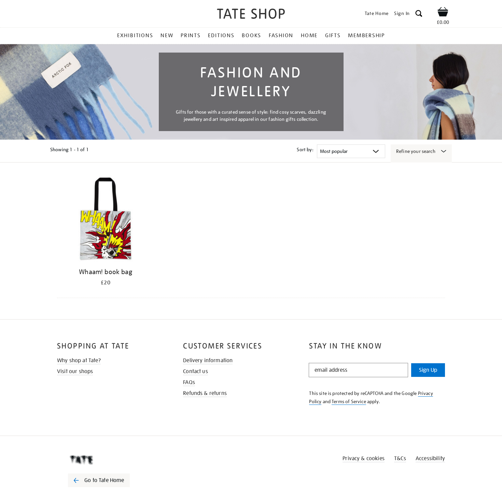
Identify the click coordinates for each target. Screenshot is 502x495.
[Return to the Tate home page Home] (251, 15)
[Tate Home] (111, 460)
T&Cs (400, 458)
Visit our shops (75, 371)
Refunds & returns (205, 393)
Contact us (195, 371)
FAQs (189, 382)
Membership (366, 35)
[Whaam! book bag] (105, 219)
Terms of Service (349, 401)
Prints (191, 35)
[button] (419, 14)
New (167, 35)
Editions (221, 35)
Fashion (281, 35)
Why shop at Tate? (79, 360)
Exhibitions (135, 35)
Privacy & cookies (364, 458)
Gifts (333, 35)
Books (251, 35)
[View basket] (443, 13)
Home (309, 35)
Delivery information (208, 360)
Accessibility (430, 458)
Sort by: (305, 149)
